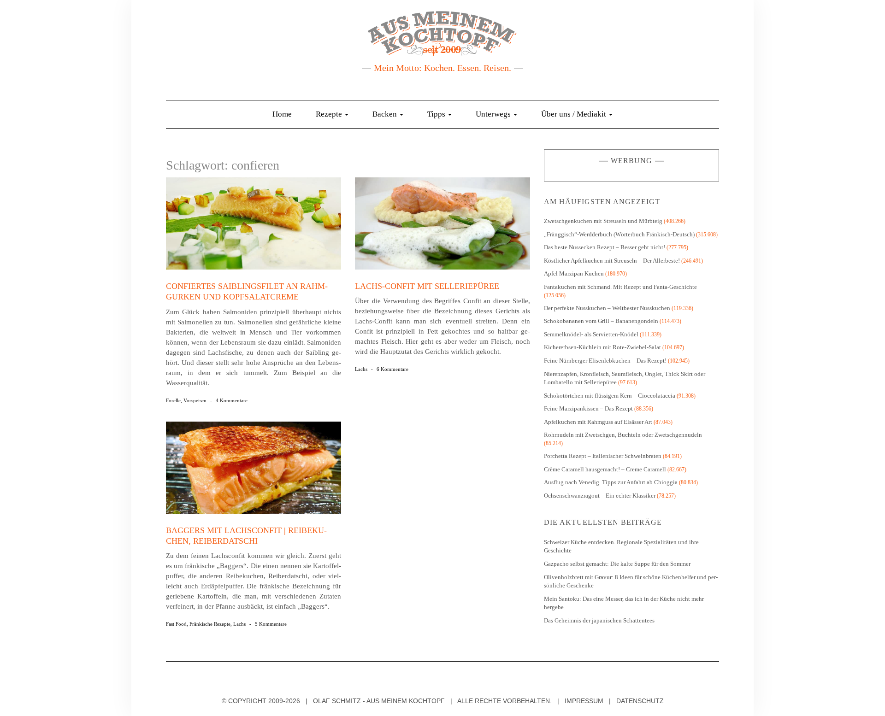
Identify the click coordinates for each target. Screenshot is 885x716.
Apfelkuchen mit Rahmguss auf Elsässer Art (598, 421)
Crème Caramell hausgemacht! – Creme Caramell (605, 469)
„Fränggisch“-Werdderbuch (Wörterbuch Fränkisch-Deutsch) (619, 234)
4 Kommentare (232, 400)
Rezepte (330, 114)
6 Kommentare (392, 369)
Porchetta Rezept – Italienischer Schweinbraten (602, 455)
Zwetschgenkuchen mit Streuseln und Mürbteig (603, 220)
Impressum (584, 700)
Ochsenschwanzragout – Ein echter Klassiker (599, 495)
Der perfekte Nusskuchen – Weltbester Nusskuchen (607, 308)
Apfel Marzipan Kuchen (574, 273)
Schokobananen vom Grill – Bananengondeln (601, 320)
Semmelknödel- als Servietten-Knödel (591, 334)
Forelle (173, 400)
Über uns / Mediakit (574, 114)
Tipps (437, 114)
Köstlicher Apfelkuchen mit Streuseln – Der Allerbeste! (612, 260)
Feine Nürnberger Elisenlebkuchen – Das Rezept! (605, 360)
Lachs (361, 369)
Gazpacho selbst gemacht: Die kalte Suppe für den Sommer (617, 563)
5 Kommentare (271, 624)
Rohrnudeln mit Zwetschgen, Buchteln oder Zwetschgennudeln (623, 434)
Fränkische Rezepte (209, 624)
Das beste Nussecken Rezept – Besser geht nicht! (604, 247)
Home (282, 114)
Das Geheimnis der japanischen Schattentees (599, 620)
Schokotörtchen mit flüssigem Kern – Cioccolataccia (609, 395)
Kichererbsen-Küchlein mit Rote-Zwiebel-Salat (602, 347)
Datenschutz (640, 700)
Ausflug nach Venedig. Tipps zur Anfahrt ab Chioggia (611, 482)
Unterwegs (494, 114)
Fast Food (176, 624)
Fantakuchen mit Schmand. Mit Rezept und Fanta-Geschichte (620, 286)
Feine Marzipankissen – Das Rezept (588, 408)
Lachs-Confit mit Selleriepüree (427, 286)
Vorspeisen (194, 400)
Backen (385, 114)
